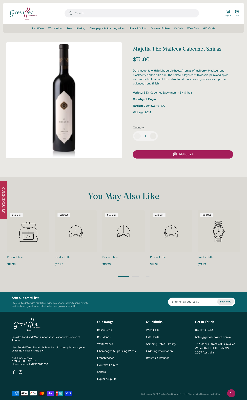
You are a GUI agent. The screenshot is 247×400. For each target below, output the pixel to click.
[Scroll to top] (231, 393)
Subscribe (225, 301)
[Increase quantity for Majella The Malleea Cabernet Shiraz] (153, 136)
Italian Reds (104, 330)
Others (101, 371)
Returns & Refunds (157, 358)
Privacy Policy (194, 394)
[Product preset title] (28, 231)
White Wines (105, 344)
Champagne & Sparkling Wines (116, 351)
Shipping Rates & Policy (161, 344)
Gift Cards (152, 337)
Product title (15, 257)
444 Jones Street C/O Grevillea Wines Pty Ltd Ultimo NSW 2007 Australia (215, 348)
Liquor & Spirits (106, 379)
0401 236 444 (204, 330)
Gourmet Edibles (107, 365)
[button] (123, 276)
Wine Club (152, 330)
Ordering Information (159, 351)
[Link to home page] (27, 325)
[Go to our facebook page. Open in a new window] (14, 372)
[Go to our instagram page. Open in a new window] (20, 372)
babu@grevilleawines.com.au (213, 337)
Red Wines (104, 337)
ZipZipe (216, 394)
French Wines (105, 358)
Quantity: (139, 127)
